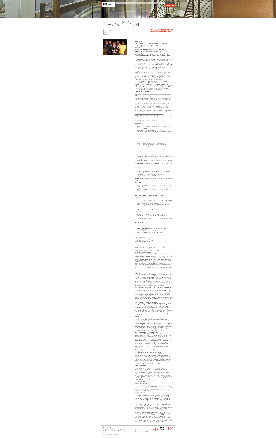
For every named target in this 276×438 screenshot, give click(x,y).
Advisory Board (140, 3)
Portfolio (130, 3)
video (136, 268)
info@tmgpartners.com (123, 427)
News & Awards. (125, 23)
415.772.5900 (121, 429)
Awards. (106, 34)
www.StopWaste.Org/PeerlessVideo (159, 133)
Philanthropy (160, 3)
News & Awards (170, 3)
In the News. (108, 30)
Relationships (150, 3)
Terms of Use (115, 434)
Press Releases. (109, 32)
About (120, 3)
